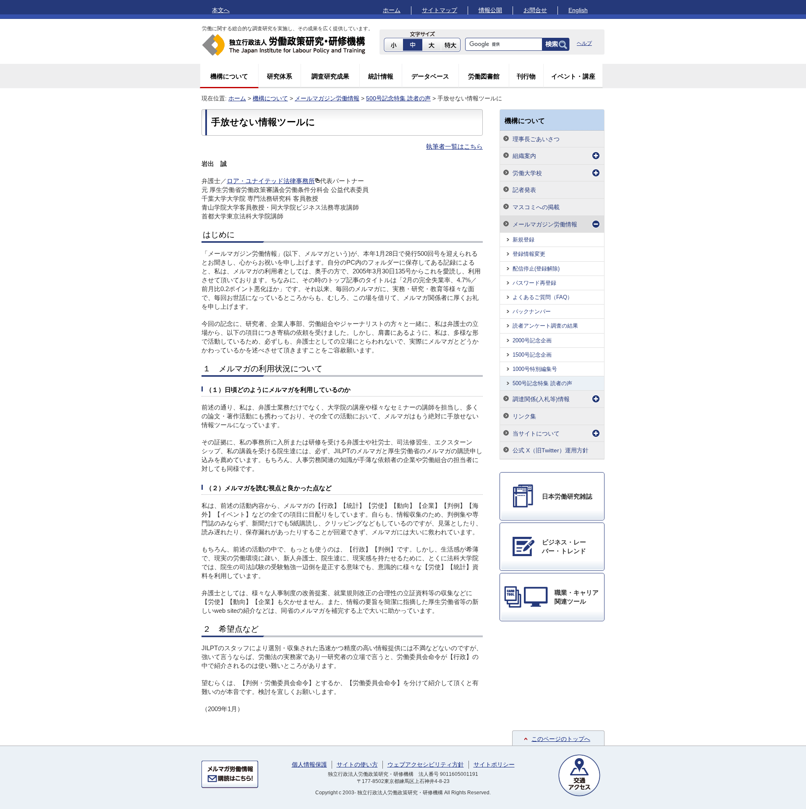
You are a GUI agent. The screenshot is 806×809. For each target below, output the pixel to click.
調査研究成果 (330, 76)
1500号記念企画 (532, 355)
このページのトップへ (560, 738)
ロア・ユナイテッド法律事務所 (271, 180)
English (578, 10)
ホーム (391, 10)
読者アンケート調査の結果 (545, 326)
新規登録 (523, 239)
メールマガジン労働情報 (327, 98)
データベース (430, 76)
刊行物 (526, 76)
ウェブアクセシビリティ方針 (425, 764)
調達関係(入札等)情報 (541, 399)
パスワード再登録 (534, 283)
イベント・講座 (573, 76)
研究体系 (279, 76)
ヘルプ (584, 43)
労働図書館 (484, 76)
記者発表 (524, 189)
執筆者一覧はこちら (454, 146)
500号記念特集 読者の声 (398, 98)
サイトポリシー (494, 764)
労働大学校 (527, 173)
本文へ (221, 10)
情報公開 (490, 10)
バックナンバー (532, 311)
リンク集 (524, 416)
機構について (229, 76)
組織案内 (524, 155)
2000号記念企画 (532, 340)
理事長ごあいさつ (536, 139)
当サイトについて (536, 433)
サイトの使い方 (357, 764)
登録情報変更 (529, 254)
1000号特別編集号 (535, 369)
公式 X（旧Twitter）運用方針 (551, 450)
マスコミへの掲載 (536, 207)
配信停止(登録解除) (536, 268)
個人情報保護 (309, 764)
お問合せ (535, 10)
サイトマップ (439, 10)
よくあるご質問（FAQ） (543, 297)
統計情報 (380, 76)
